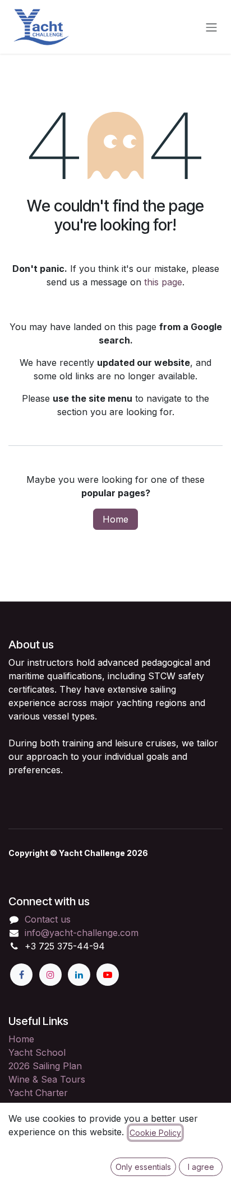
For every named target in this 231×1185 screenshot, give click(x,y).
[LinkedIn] (79, 974)
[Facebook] (21, 974)
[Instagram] (50, 974)
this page (163, 282)
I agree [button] (201, 1167)
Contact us (48, 919)
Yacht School (37, 1052)
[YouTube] (107, 974)
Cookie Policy (155, 1132)
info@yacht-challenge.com (81, 932)
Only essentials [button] (143, 1167)
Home (115, 519)
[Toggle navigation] (211, 27)
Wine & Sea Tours (46, 1079)
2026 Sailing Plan (45, 1065)
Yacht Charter (38, 1092)
